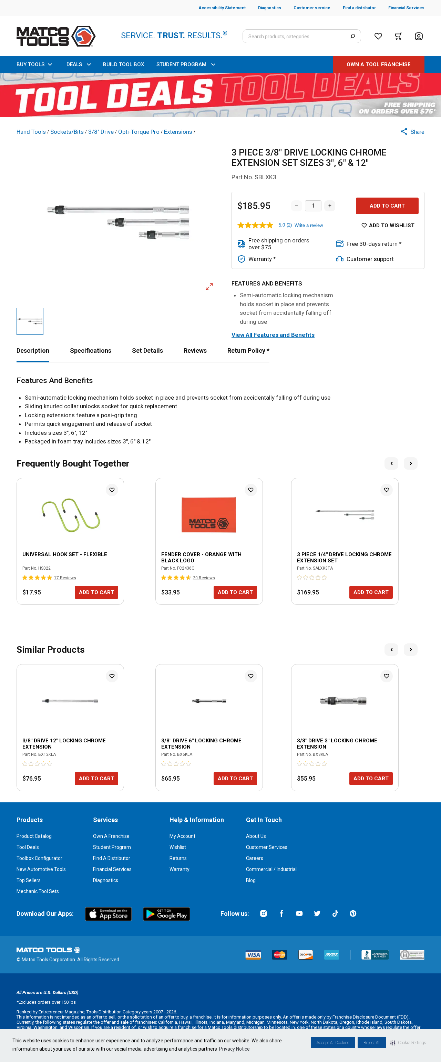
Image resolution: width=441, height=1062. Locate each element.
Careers (254, 858)
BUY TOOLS (30, 64)
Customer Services (266, 847)
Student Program (112, 847)
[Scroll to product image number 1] (30, 321)
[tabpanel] (220, 411)
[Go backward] (391, 463)
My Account (182, 836)
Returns (178, 858)
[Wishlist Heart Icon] (112, 490)
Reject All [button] (371, 1042)
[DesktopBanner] (220, 95)
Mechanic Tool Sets (38, 891)
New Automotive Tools (41, 869)
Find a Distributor (111, 858)
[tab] (33, 350)
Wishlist (178, 847)
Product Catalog (34, 836)
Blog (251, 880)
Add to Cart (387, 206)
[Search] (353, 36)
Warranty (179, 869)
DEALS (74, 64)
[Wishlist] (378, 36)
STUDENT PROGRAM (181, 64)
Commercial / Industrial (271, 869)
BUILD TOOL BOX (123, 64)
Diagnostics (105, 880)
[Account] (418, 36)
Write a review (309, 225)
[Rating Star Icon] (25, 577)
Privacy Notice (234, 1049)
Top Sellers (29, 880)
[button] (408, 1042)
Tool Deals (28, 847)
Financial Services (112, 869)
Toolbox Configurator (39, 858)
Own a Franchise (111, 836)
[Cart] (398, 36)
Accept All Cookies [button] (333, 1042)
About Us (256, 836)
